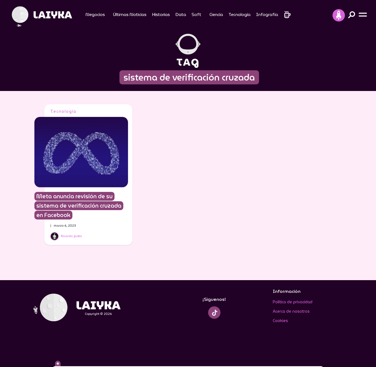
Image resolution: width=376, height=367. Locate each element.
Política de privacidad (292, 302)
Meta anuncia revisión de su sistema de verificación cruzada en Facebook (78, 205)
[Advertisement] (292, 187)
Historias (161, 14)
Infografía (267, 14)
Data (180, 14)
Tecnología (239, 14)
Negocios (95, 14)
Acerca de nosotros (291, 311)
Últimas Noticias (129, 14)
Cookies (280, 321)
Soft (196, 14)
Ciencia (216, 14)
